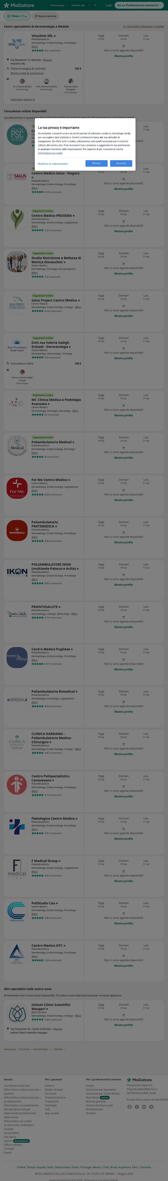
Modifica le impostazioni (53, 163)
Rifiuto (97, 163)
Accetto (121, 163)
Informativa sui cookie (50, 153)
